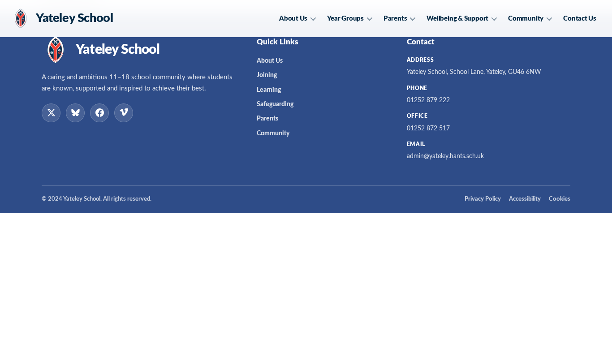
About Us (293, 18)
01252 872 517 (428, 128)
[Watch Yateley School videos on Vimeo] (123, 112)
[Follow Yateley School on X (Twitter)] (51, 112)
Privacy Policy (483, 199)
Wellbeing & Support (457, 18)
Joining (267, 75)
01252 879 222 (428, 100)
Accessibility (525, 199)
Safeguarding (275, 104)
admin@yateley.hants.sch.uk (445, 156)
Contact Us (579, 18)
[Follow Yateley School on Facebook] (99, 112)
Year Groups (345, 18)
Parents (395, 18)
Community (525, 18)
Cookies (559, 199)
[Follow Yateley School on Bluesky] (75, 112)
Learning (269, 90)
